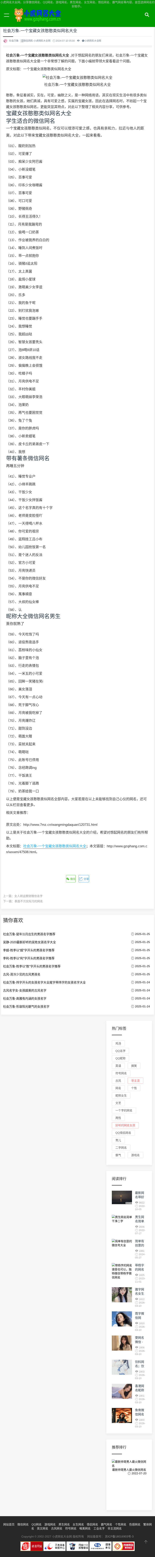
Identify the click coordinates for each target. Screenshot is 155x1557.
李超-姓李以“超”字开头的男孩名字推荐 (28, 950)
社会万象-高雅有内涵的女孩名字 (24, 998)
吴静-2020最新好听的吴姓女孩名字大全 (29, 942)
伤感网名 (134, 1524)
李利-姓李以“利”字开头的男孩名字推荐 (28, 958)
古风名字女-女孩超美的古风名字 (24, 990)
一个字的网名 (123, 1110)
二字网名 (121, 1147)
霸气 (118, 1155)
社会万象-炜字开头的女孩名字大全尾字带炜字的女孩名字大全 (44, 982)
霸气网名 (106, 1524)
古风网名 (56, 1528)
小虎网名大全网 (38, 19)
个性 (134, 1088)
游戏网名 (50, 1524)
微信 (72, 878)
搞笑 (134, 1065)
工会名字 (99, 1528)
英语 (118, 1065)
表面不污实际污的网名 (29, 901)
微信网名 (23, 1524)
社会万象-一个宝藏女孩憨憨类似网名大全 (54, 846)
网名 (118, 1088)
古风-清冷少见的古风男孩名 (21, 974)
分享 (86, 878)
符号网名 (121, 1073)
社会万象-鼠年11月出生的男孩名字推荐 (29, 934)
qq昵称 (120, 1058)
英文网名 (42, 1528)
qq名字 (120, 1050)
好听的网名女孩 (125, 1125)
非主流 (135, 1080)
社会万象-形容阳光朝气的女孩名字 (26, 1006)
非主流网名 (115, 1528)
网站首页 (9, 1524)
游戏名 (135, 1155)
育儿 (118, 1140)
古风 (118, 1080)
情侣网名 (92, 1524)
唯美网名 (85, 1528)
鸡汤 (118, 1043)
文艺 (118, 1103)
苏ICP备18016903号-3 (119, 1536)
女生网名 (78, 1524)
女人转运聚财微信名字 (28, 896)
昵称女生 (121, 1095)
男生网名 (64, 1524)
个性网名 (120, 1524)
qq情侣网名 (123, 1132)
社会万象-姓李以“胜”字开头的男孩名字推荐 (32, 966)
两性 (118, 1117)
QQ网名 (36, 1524)
